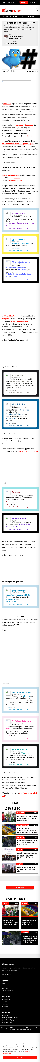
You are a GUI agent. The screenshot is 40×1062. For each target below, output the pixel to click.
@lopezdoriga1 (18, 590)
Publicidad (5, 1015)
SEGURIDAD (31, 17)
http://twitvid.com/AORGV (18, 595)
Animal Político (6, 999)
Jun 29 (8, 735)
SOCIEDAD (23, 17)
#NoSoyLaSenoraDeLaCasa (18, 274)
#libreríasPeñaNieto (20, 243)
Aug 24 (8, 390)
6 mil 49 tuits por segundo (27, 451)
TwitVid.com (16, 602)
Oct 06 (8, 504)
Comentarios (20, 888)
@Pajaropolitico (15, 180)
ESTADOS (15, 17)
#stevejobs (11, 502)
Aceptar (20, 1057)
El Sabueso (5, 1004)
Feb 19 (8, 602)
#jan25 (29, 136)
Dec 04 (8, 248)
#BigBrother (11, 418)
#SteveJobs (24, 524)
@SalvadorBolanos (20, 262)
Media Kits (8, 974)
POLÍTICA (8, 17)
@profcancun (18, 239)
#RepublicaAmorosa (12, 316)
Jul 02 (8, 707)
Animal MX (5, 1006)
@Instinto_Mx (18, 404)
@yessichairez (18, 213)
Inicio (3, 983)
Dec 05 (8, 226)
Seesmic (15, 276)
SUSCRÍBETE (24, 2)
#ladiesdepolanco (19, 381)
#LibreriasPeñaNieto (15, 267)
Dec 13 (8, 276)
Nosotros (4, 986)
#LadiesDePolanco (14, 414)
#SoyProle (29, 223)
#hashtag (7, 104)
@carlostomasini (19, 749)
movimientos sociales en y (18, 144)
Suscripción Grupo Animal (10, 1017)
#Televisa (24, 410)
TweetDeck (16, 248)
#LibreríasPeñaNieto (10, 175)
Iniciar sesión (33, 2)
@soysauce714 (18, 518)
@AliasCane (17, 375)
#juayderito (11, 599)
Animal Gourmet (7, 1002)
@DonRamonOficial (21, 692)
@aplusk (15, 492)
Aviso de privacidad (8, 990)
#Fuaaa (26, 696)
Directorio (5, 988)
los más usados (23, 125)
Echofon (16, 527)
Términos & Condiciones (23, 1029)
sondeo (17, 178)
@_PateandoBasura (21, 721)
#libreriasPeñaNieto (15, 223)
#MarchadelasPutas (19, 321)
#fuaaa (9, 729)
